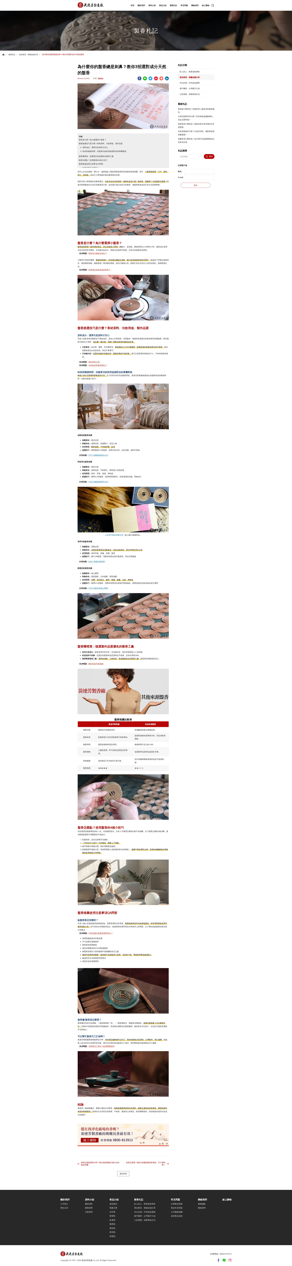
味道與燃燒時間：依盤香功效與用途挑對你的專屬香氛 (104, 151)
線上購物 (205, 5)
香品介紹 (162, 5)
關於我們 (141, 5)
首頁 (132, 5)
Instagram (230, 1260)
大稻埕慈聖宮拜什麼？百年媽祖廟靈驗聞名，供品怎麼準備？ (196, 118)
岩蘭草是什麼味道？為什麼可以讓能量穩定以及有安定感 (196, 140)
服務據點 (202, 1204)
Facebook (218, 1260)
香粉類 (112, 1228)
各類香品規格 (176, 1216)
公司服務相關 (176, 1212)
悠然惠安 (113, 1204)
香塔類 (112, 1232)
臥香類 (112, 1220)
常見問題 (184, 5)
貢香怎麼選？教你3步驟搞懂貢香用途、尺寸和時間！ (145, 1163)
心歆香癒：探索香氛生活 (190, 94)
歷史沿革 (64, 1208)
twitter (150, 78)
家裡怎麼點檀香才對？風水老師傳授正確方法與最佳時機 (100, 1163)
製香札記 (173, 5)
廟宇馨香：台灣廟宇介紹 (190, 88)
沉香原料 (89, 1212)
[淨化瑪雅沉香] (123, 1145)
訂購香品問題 (176, 1204)
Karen (100, 78)
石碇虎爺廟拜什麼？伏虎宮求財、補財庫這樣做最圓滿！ (196, 133)
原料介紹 (152, 5)
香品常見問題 (176, 1208)
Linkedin (167, 78)
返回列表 (123, 1173)
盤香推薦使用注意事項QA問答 (91, 164)
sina (156, 78)
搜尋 (212, 5)
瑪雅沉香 (113, 1208)
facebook (139, 78)
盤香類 (112, 1224)
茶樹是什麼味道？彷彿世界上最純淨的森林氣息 (196, 111)
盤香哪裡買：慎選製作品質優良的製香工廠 (96, 156)
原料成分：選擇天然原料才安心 (95, 147)
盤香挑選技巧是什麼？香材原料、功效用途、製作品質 (101, 143)
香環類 (112, 1216)
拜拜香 (112, 1212)
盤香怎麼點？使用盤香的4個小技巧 (93, 160)
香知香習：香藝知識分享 (28, 54)
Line (224, 1260)
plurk (161, 78)
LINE (145, 78)
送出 (195, 185)
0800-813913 (226, 1254)
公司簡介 (64, 1204)
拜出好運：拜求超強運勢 (190, 83)
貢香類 (112, 1236)
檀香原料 (89, 1208)
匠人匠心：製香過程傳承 (190, 71)
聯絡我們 (195, 5)
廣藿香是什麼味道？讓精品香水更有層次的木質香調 (196, 125)
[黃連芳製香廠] (91, 5)
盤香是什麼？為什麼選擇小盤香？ (92, 139)
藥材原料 (89, 1204)
